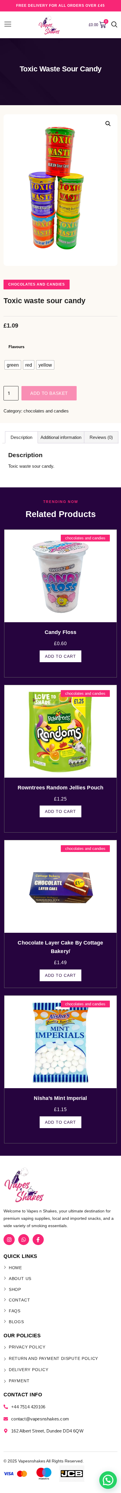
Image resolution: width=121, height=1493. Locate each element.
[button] (114, 25)
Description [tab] (21, 437)
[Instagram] (9, 1239)
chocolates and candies (36, 284)
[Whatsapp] (23, 1239)
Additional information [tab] (61, 437)
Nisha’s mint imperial (60, 1098)
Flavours (16, 347)
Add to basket (49, 393)
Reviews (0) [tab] (101, 437)
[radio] (13, 364)
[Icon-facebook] (38, 1239)
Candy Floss (60, 632)
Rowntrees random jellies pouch (60, 788)
